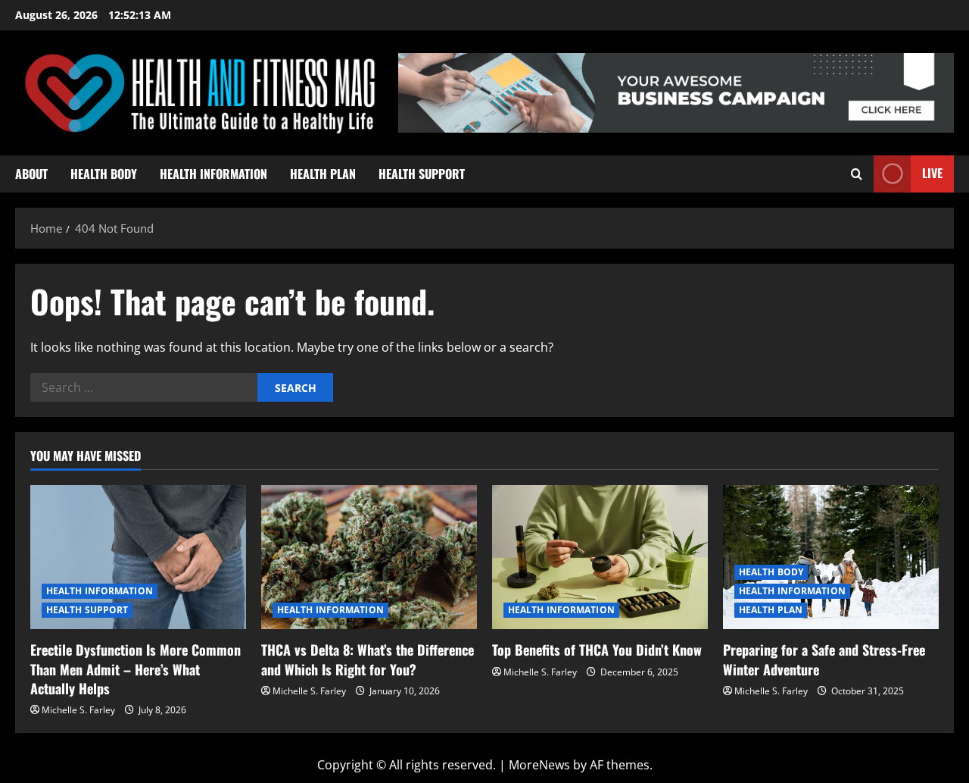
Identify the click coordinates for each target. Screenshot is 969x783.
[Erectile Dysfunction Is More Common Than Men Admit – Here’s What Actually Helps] (138, 557)
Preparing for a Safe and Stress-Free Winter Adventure (824, 659)
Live (932, 173)
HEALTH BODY (103, 173)
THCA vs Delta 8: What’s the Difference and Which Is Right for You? (367, 659)
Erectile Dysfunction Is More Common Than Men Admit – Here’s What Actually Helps (135, 668)
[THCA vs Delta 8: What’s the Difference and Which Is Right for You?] (369, 557)
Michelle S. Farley (78, 709)
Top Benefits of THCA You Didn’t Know (597, 649)
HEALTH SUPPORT (422, 173)
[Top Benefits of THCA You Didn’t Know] (600, 557)
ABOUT (31, 173)
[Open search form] (856, 174)
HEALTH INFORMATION (213, 173)
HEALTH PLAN (323, 173)
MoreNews (539, 764)
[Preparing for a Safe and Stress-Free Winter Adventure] (831, 557)
